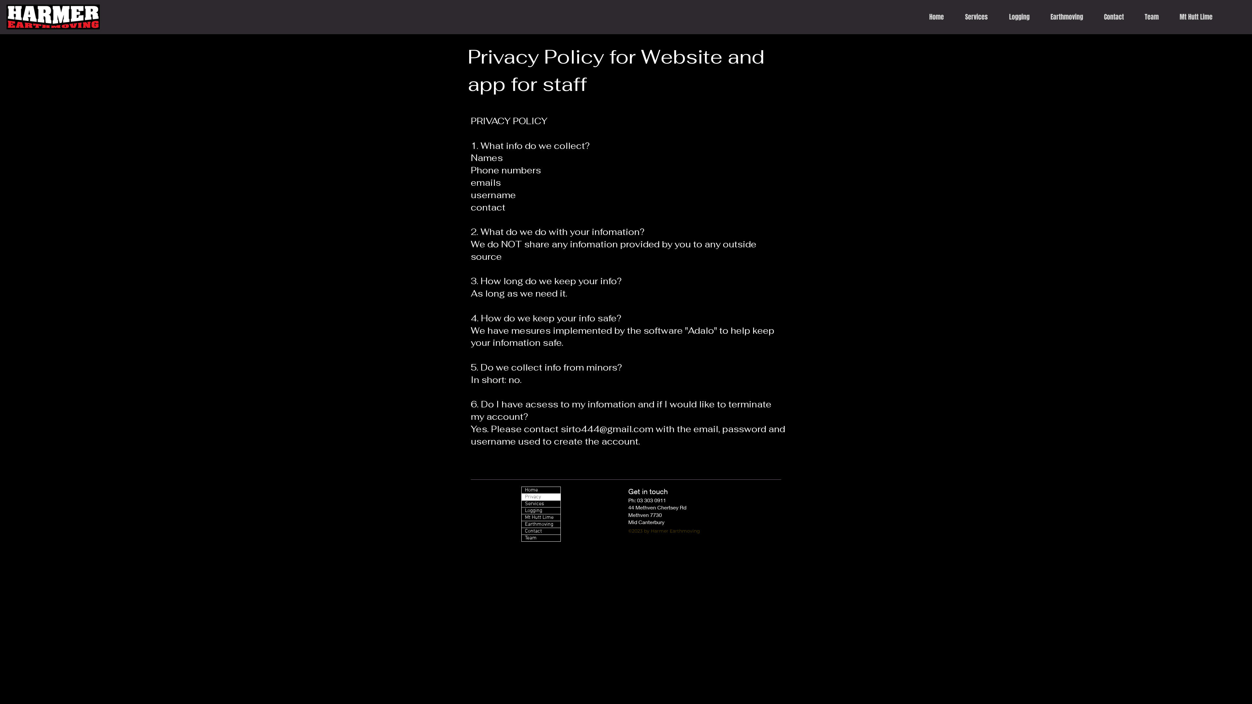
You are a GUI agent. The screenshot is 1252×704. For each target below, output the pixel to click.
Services (534, 504)
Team (531, 538)
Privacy (533, 497)
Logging (533, 510)
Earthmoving (539, 524)
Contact (533, 531)
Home (531, 490)
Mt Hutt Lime (539, 517)
